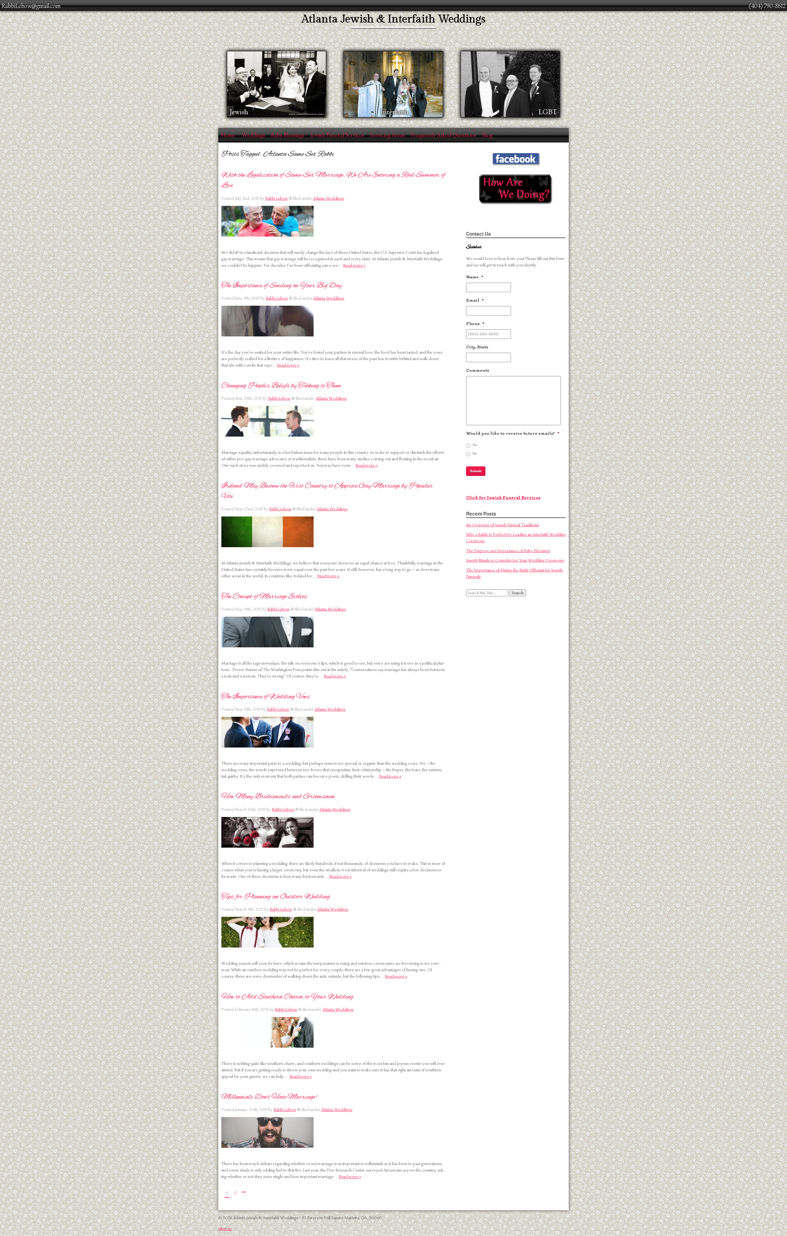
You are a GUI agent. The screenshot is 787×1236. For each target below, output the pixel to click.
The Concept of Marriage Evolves (264, 596)
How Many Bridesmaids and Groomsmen (278, 796)
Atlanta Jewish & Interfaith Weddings (393, 19)
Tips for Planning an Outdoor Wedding (275, 897)
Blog (487, 135)
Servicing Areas (387, 135)
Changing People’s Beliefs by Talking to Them (281, 386)
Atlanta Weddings (328, 198)
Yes (475, 444)
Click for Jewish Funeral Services (503, 497)
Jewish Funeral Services (337, 135)
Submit (475, 471)
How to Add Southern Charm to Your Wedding (287, 997)
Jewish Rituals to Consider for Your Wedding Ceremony (515, 560)
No (475, 453)
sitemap (225, 1228)
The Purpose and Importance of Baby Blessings (508, 550)
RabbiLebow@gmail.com (31, 6)
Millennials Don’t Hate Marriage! (269, 1097)
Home (228, 135)
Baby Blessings (287, 135)
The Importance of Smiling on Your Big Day (281, 285)
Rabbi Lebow (276, 198)
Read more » (354, 265)
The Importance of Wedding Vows (265, 696)
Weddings (253, 135)
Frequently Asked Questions (443, 135)
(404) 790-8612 (767, 6)
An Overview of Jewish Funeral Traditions (502, 525)
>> (243, 1192)
